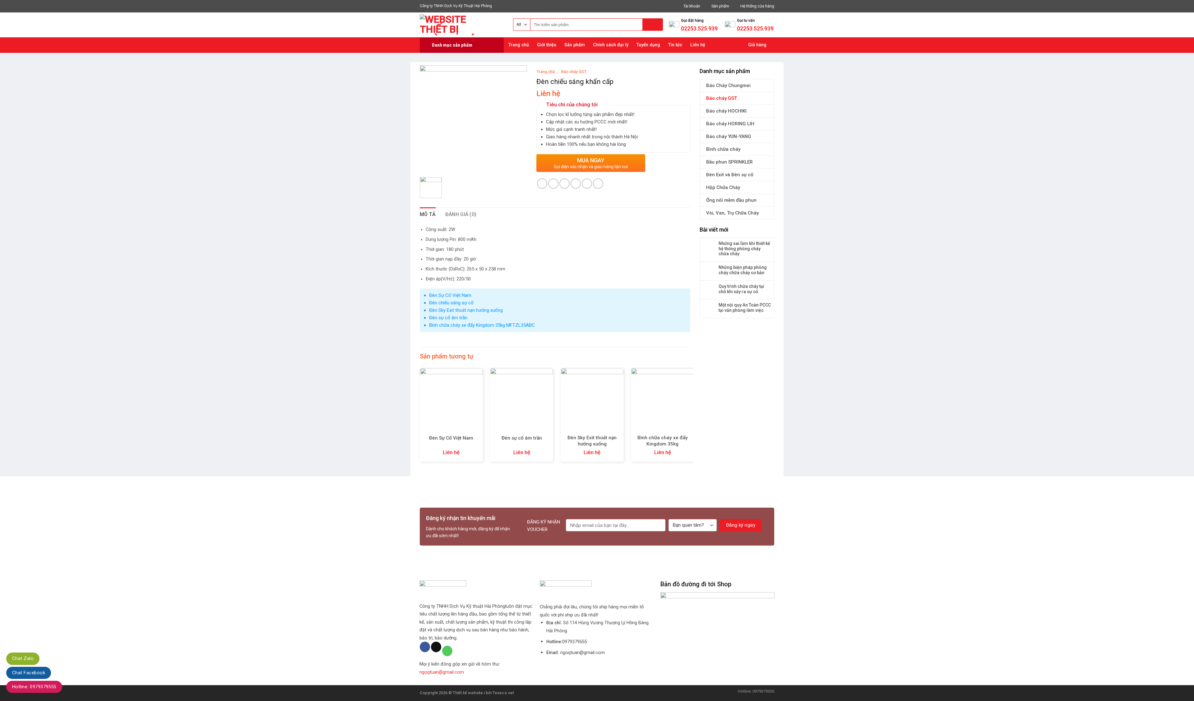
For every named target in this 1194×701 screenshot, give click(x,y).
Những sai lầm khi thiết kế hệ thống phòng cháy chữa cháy (744, 248)
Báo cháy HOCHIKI (726, 111)
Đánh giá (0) (461, 214)
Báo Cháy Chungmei (728, 85)
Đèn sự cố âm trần (448, 318)
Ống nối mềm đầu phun (731, 200)
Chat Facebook (28, 673)
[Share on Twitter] (553, 183)
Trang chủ (518, 45)
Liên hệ (697, 45)
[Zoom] (428, 165)
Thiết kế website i (469, 692)
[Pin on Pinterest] (576, 183)
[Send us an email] (436, 647)
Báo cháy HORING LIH (730, 124)
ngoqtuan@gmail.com (441, 672)
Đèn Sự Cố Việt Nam (450, 295)
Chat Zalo (23, 658)
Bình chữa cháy (723, 149)
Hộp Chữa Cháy (723, 187)
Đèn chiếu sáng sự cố (451, 303)
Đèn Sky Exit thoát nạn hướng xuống (466, 310)
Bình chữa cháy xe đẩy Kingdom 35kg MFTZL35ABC (482, 325)
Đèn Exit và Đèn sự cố (729, 175)
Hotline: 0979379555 (34, 686)
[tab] (428, 214)
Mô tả (428, 214)
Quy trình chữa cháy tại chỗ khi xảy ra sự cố (741, 289)
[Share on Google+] (587, 183)
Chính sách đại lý (610, 45)
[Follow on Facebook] (425, 647)
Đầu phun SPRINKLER (729, 162)
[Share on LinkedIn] (598, 183)
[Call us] (447, 651)
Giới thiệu (546, 45)
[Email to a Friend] (564, 183)
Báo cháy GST (721, 98)
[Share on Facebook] (542, 183)
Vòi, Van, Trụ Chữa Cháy (732, 213)
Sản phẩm (574, 45)
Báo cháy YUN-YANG (728, 136)
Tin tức (675, 45)
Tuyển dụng (648, 45)
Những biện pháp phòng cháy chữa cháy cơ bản (743, 270)
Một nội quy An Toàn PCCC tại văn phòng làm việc (745, 307)
